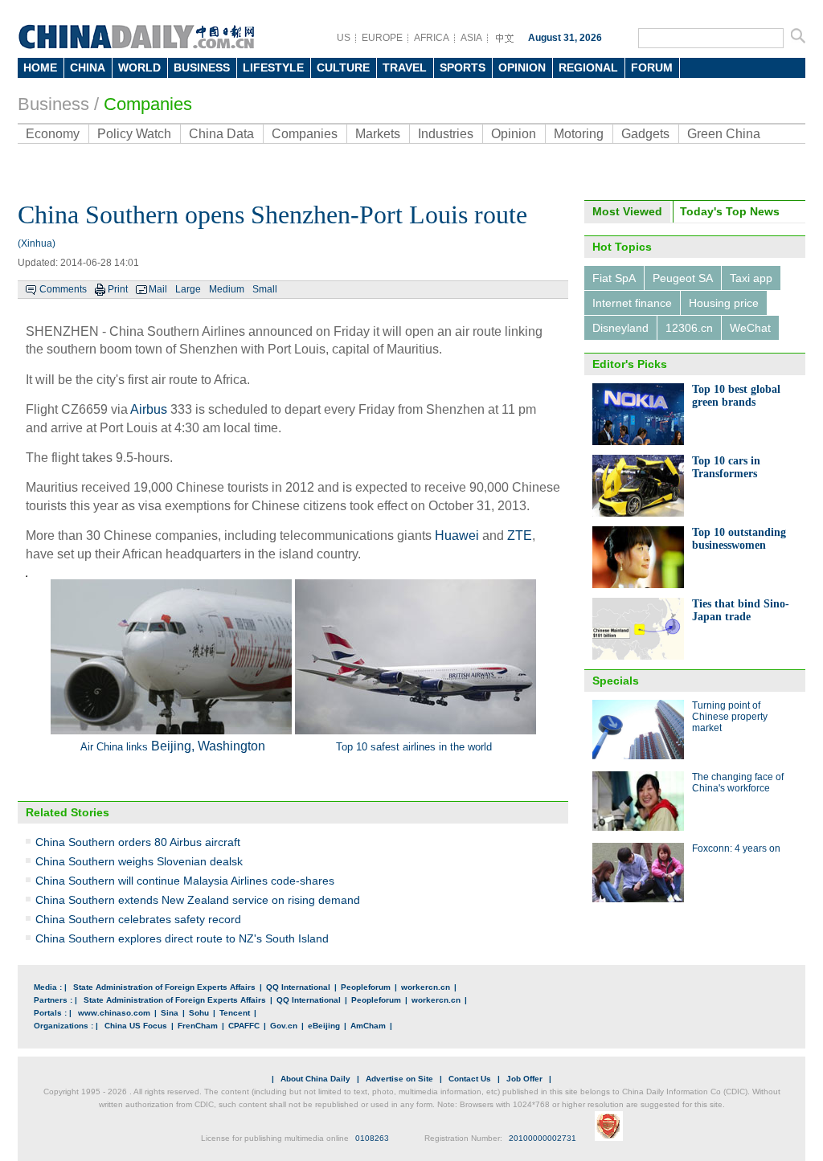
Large (188, 289)
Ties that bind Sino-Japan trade (740, 610)
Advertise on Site (399, 1078)
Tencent (234, 1012)
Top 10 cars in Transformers (726, 467)
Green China (723, 134)
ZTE (519, 535)
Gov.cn (283, 1025)
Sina (169, 1012)
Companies (148, 104)
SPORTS (462, 67)
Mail (158, 289)
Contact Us (469, 1078)
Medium (226, 289)
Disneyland (620, 327)
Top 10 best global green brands (736, 395)
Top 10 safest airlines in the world (414, 747)
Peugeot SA (683, 278)
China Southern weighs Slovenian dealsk (139, 861)
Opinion (513, 134)
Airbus (148, 409)
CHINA (87, 67)
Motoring (579, 134)
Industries (445, 134)
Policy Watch (134, 134)
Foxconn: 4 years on (736, 848)
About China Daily (315, 1078)
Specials (615, 680)
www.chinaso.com (114, 1012)
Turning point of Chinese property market (730, 717)
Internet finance (632, 302)
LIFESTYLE (273, 67)
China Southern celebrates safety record (138, 919)
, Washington (228, 746)
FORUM (652, 67)
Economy (53, 134)
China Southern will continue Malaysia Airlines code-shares (184, 880)
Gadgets (645, 134)
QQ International (298, 987)
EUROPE (382, 37)
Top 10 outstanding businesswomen (739, 538)
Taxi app (751, 278)
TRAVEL (405, 67)
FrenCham (198, 1025)
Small (264, 289)
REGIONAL (588, 67)
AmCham (368, 1025)
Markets (377, 134)
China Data (221, 134)
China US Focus (135, 1025)
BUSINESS (202, 67)
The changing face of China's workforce (738, 782)
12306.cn (689, 327)
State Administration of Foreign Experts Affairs (164, 987)
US (343, 37)
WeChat (750, 327)
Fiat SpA (614, 278)
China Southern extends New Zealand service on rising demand (197, 899)
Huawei (457, 535)
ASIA (471, 37)
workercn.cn (425, 987)
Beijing (171, 746)
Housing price (724, 302)
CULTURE (343, 67)
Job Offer (524, 1078)
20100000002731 (542, 1138)
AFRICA (431, 37)
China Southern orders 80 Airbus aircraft (137, 842)
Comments (63, 289)
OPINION (522, 67)
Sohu (199, 1012)
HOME (40, 67)
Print (118, 289)
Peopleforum (366, 987)
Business (53, 104)
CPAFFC (244, 1025)
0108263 (372, 1138)
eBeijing (324, 1025)
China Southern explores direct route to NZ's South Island (182, 938)
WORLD (139, 67)
